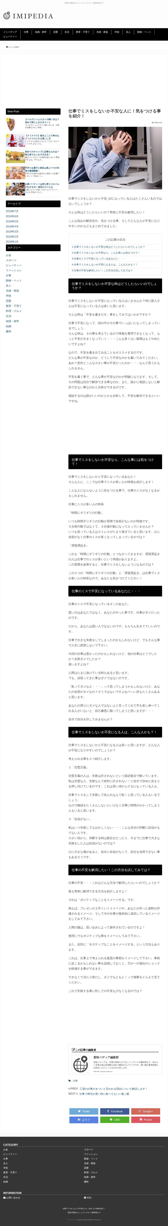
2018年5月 (12, 221)
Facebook (117, 1111)
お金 (8, 255)
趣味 (8, 331)
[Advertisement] (84, 84)
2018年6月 (12, 216)
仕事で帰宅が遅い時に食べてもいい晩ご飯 (104, 1093)
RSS (89, 1197)
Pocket (148, 1119)
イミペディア (10, 32)
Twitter (86, 1111)
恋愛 (55, 32)
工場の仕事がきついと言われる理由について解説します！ (114, 1088)
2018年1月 (12, 241)
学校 (117, 32)
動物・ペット (144, 32)
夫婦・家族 (102, 32)
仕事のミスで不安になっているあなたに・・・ (99, 258)
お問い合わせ (13, 1197)
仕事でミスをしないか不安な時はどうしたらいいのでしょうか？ (108, 246)
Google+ (148, 1111)
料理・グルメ (14, 311)
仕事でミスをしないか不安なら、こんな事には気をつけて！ (106, 252)
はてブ (86, 1119)
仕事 (26, 32)
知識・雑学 (41, 32)
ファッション (14, 270)
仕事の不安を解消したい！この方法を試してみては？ (102, 270)
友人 (128, 32)
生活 (67, 32)
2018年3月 (12, 231)
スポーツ (11, 260)
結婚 (8, 326)
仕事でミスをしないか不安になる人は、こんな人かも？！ (105, 264)
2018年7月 (12, 211)
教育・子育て (83, 32)
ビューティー (10, 36)
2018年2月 (12, 236)
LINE (117, 1119)
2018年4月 (12, 226)
